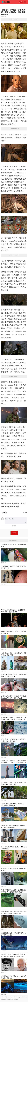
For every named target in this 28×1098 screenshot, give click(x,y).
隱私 (15, 999)
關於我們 (3, 999)
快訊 (24, 2)
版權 (17, 999)
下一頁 (14, 532)
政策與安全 (8, 999)
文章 (20, 2)
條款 (12, 999)
